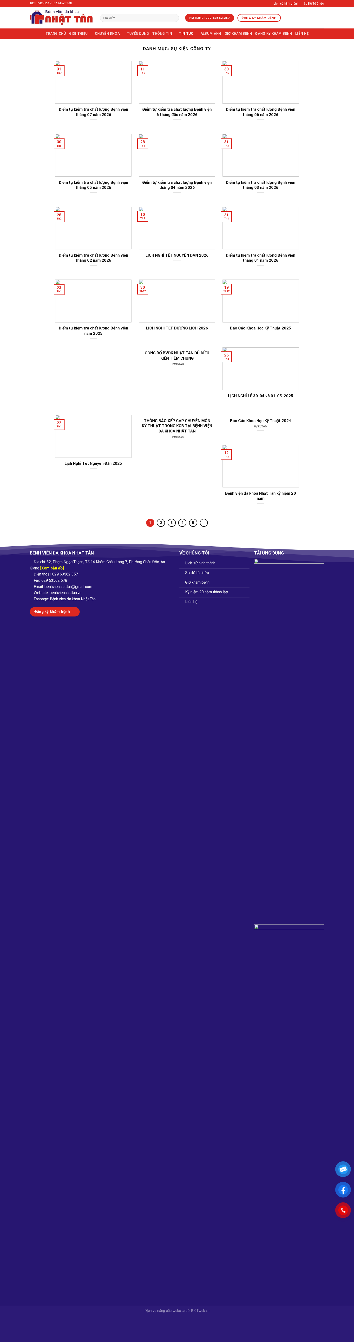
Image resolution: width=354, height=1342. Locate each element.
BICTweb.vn (200, 1311)
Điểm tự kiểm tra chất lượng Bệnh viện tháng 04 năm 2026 (177, 185)
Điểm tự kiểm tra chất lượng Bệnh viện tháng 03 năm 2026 (260, 185)
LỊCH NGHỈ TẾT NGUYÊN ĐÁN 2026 (177, 255)
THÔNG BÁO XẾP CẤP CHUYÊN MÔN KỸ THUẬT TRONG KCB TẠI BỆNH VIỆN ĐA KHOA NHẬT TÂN (177, 425)
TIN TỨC (186, 34)
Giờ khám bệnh (238, 34)
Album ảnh (211, 34)
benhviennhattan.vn (65, 592)
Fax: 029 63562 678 (50, 580)
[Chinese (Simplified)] (299, 18)
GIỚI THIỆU (78, 34)
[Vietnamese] (287, 18)
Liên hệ (301, 34)
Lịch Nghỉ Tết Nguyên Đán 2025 (93, 463)
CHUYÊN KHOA (107, 34)
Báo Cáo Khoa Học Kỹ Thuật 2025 (260, 328)
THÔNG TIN (162, 34)
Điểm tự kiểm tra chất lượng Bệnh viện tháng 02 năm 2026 (93, 258)
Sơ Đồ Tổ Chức (314, 3)
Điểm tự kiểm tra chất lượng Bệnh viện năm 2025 (93, 331)
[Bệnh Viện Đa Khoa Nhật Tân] (61, 18)
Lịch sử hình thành (286, 3)
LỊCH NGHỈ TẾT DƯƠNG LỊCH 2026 (177, 328)
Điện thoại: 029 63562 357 (56, 574)
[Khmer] (306, 18)
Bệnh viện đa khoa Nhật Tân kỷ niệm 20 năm (260, 496)
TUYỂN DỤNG (138, 34)
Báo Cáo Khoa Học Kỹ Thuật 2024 (260, 420)
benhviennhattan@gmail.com (68, 586)
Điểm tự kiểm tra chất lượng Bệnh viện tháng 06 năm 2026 (260, 112)
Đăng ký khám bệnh (273, 34)
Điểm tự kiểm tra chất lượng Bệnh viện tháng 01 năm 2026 (260, 258)
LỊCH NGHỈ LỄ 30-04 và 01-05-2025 (260, 396)
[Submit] (174, 18)
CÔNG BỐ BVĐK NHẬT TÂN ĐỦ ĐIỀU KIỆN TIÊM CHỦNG (177, 356)
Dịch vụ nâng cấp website (165, 1311)
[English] (293, 18)
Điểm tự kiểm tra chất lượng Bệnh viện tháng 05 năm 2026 (93, 185)
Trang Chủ (56, 34)
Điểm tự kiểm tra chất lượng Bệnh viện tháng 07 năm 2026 (93, 112)
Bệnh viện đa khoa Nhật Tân (73, 599)
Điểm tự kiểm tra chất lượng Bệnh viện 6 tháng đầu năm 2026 (177, 112)
